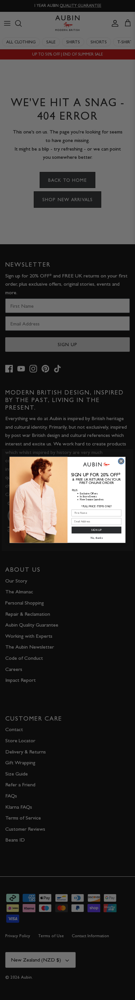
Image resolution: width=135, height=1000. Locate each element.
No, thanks (96, 538)
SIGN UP (96, 530)
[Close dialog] (121, 461)
